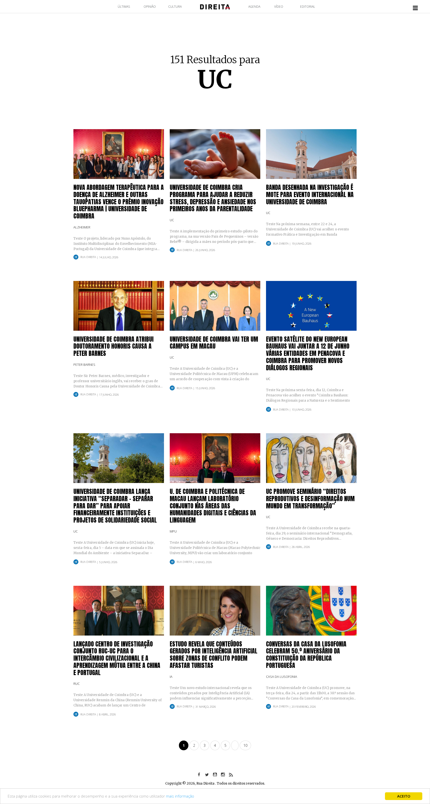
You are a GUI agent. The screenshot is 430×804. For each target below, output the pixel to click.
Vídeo (278, 6)
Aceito (403, 796)
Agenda (254, 6)
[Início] (215, 6)
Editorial (307, 6)
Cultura (175, 6)
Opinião (150, 6)
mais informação (180, 796)
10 (245, 745)
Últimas (124, 6)
